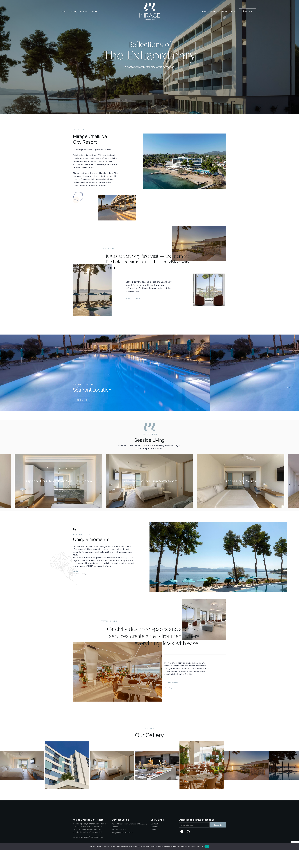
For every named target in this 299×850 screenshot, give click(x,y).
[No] (296, 846)
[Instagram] (188, 831)
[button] (247, 11)
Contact (154, 824)
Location (154, 827)
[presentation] (4, 483)
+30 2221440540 (119, 829)
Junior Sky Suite (149, 481)
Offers (153, 829)
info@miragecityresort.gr (122, 832)
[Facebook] (182, 831)
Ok (207, 846)
